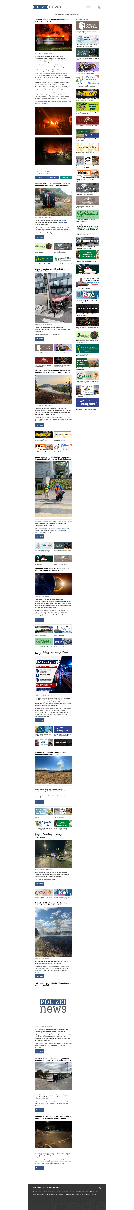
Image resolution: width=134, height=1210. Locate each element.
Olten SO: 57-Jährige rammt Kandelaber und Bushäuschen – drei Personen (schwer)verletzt (53, 1059)
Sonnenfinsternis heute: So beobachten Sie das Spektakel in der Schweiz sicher (52, 569)
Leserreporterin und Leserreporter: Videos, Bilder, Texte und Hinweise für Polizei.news (51, 653)
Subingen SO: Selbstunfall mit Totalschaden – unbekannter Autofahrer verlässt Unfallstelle (53, 1117)
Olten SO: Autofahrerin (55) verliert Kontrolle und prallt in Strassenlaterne (52, 270)
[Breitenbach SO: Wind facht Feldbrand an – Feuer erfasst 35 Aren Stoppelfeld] (53, 932)
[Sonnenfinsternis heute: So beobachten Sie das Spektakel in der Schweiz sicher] (53, 584)
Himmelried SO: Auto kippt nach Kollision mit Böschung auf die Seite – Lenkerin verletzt (52, 185)
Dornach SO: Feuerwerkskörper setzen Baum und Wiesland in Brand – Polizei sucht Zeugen (53, 371)
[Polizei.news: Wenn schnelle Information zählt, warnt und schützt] (53, 1005)
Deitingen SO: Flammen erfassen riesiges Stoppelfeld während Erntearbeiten (51, 753)
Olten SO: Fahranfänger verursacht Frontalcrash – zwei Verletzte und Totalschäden (48, 836)
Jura (78, 14)
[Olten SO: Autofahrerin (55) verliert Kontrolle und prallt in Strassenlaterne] (53, 298)
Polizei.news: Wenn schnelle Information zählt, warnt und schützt (53, 984)
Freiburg (67, 14)
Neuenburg (73, 14)
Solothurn (61, 14)
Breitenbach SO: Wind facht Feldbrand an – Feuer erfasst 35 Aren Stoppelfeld (52, 904)
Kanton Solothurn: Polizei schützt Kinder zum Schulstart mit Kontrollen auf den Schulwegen (53, 458)
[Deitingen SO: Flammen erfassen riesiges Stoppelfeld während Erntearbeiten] (53, 770)
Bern (56, 14)
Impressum (37, 1187)
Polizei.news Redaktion (47, 53)
